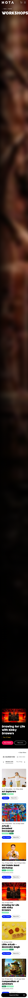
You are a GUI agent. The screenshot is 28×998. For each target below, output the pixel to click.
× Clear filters (22, 752)
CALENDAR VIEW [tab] (10, 757)
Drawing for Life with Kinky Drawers (10, 907)
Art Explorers (9, 792)
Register (5, 798)
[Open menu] (25, 2)
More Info (20, 742)
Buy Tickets (7, 742)
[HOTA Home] (8, 2)
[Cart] (21, 2)
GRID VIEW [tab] (22, 757)
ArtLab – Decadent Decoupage (8, 828)
